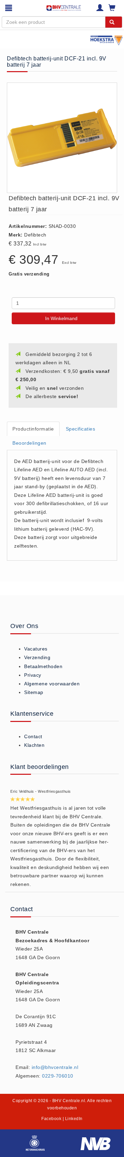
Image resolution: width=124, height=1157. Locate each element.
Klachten (34, 745)
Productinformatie (33, 429)
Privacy (32, 675)
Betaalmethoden (43, 666)
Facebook (51, 1118)
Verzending (37, 657)
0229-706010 (57, 1076)
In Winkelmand (61, 318)
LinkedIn (74, 1118)
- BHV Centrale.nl (67, 1100)
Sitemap (33, 692)
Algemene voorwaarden (52, 683)
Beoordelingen (29, 443)
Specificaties (80, 429)
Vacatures (36, 649)
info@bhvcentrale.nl (55, 1067)
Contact (33, 736)
